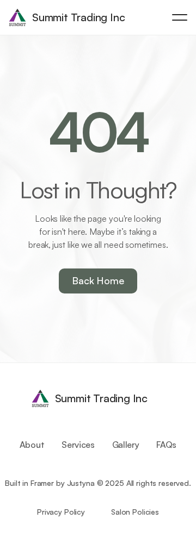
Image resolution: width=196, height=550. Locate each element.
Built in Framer (29, 483)
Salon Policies (135, 511)
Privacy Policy (61, 511)
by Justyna (75, 483)
